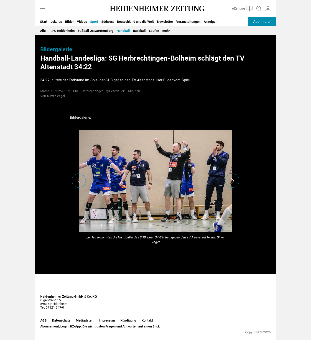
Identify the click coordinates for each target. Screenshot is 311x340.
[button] (155, 194)
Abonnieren (262, 21)
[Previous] (79, 181)
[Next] (232, 181)
